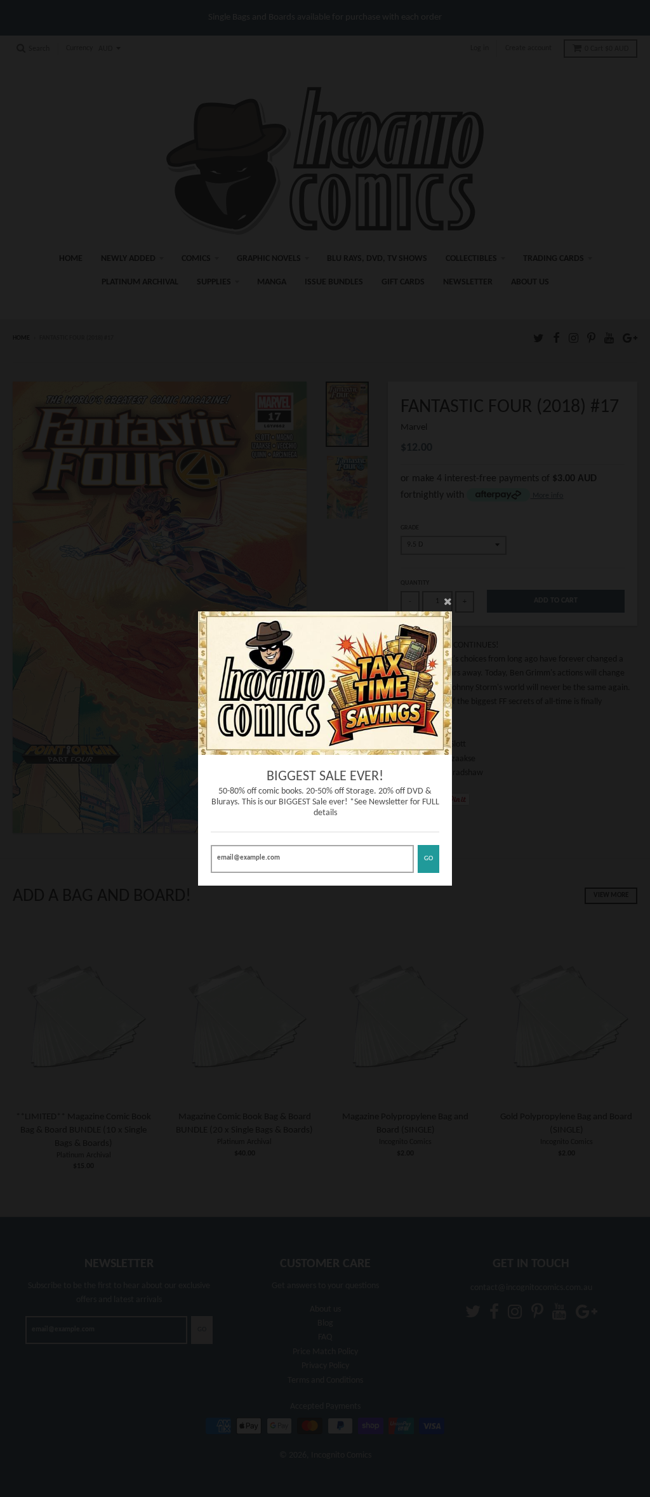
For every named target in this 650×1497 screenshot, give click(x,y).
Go (428, 858)
